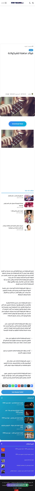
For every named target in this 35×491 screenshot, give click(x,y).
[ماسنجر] (16, 386)
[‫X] (28, 386)
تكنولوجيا (4, 485)
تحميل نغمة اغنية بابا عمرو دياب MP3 (25, 454)
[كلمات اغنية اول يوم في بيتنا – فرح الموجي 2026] (29, 413)
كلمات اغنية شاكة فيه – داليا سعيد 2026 (13, 403)
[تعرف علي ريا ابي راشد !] (29, 216)
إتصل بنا (15, 488)
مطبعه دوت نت (6, 482)
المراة (26, 46)
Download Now (17, 124)
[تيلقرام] (9, 386)
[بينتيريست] (19, 386)
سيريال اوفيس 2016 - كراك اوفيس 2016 (24, 448)
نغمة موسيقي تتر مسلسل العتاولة (25, 465)
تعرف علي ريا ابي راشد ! (17, 211)
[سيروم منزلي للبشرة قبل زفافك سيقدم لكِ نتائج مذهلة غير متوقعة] (29, 227)
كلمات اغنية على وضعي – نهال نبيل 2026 (12, 418)
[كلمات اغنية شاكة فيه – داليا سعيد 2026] (29, 405)
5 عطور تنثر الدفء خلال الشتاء (15, 195)
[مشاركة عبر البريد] (6, 386)
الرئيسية (30, 46)
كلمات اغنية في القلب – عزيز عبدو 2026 (13, 433)
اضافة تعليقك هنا (17, 392)
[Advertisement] (17, 24)
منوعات (20, 488)
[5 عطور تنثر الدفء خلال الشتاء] (29, 198)
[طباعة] (3, 386)
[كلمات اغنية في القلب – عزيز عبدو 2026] (29, 435)
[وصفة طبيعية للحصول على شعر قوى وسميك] (29, 204)
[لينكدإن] (25, 386)
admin (29, 94)
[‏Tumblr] (22, 386)
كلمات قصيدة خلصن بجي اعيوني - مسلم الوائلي (22, 470)
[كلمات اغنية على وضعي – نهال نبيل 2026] (29, 420)
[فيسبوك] (31, 386)
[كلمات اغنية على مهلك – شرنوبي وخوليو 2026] (29, 428)
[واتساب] (13, 386)
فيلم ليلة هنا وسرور (29, 459)
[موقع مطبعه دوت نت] (17, 2)
